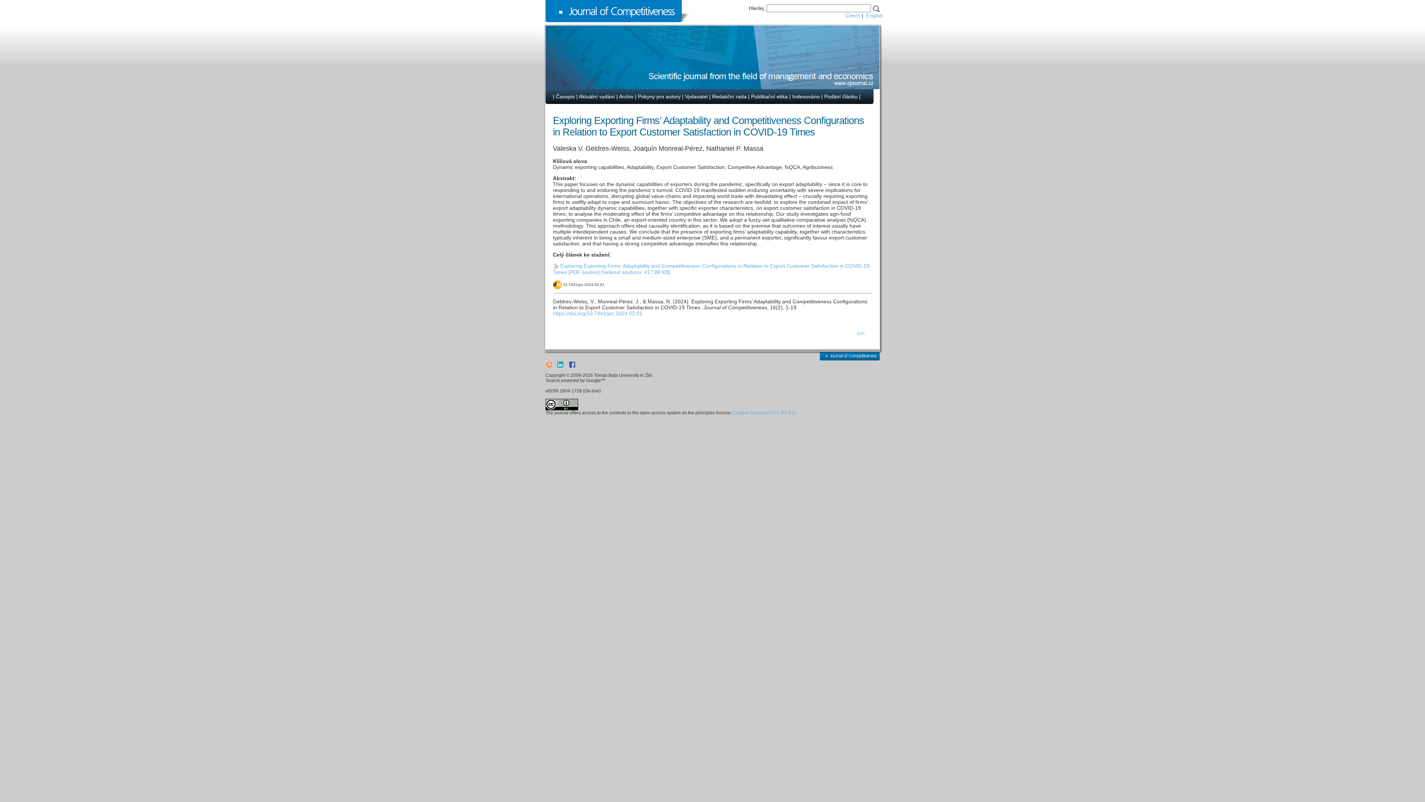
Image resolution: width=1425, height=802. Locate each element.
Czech (852, 16)
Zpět (861, 333)
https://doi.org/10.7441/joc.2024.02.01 (597, 313)
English (874, 16)
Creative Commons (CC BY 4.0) (764, 412)
